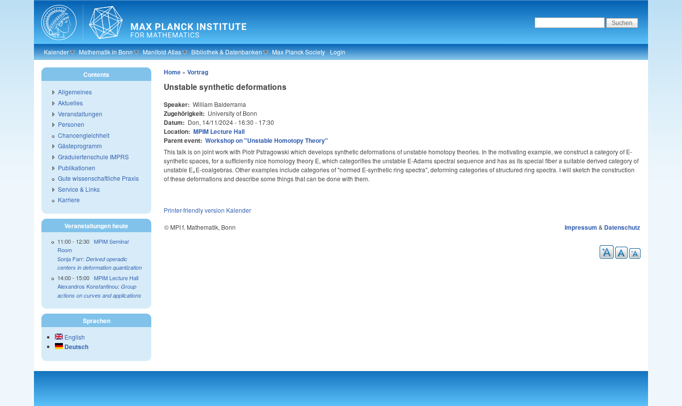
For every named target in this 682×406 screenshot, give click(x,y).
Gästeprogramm (80, 145)
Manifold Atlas (162, 51)
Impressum (581, 227)
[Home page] (142, 42)
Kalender (56, 51)
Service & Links (79, 189)
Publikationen (76, 167)
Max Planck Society (298, 51)
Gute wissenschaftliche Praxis (98, 178)
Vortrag (197, 71)
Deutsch (75, 346)
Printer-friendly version (194, 210)
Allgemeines (75, 91)
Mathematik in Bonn (106, 51)
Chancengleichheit (83, 135)
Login (337, 51)
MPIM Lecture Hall (219, 131)
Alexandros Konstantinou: (99, 290)
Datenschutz (622, 227)
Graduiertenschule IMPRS (93, 156)
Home (172, 71)
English (74, 337)
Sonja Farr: (99, 263)
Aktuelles (70, 102)
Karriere (69, 199)
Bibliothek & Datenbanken (226, 51)
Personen (71, 124)
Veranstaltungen (80, 113)
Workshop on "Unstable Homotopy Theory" (266, 140)
